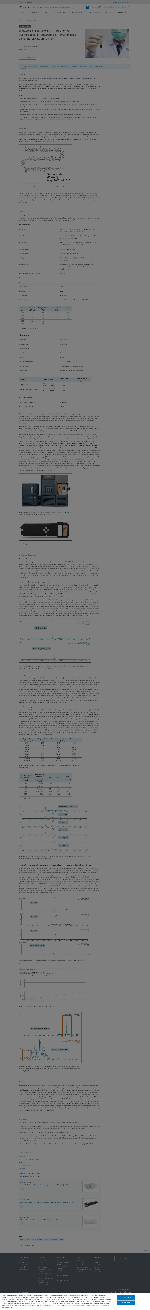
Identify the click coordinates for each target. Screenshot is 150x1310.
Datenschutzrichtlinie (54, 1305)
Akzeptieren (126, 1297)
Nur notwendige (126, 1303)
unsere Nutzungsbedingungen (71, 1305)
